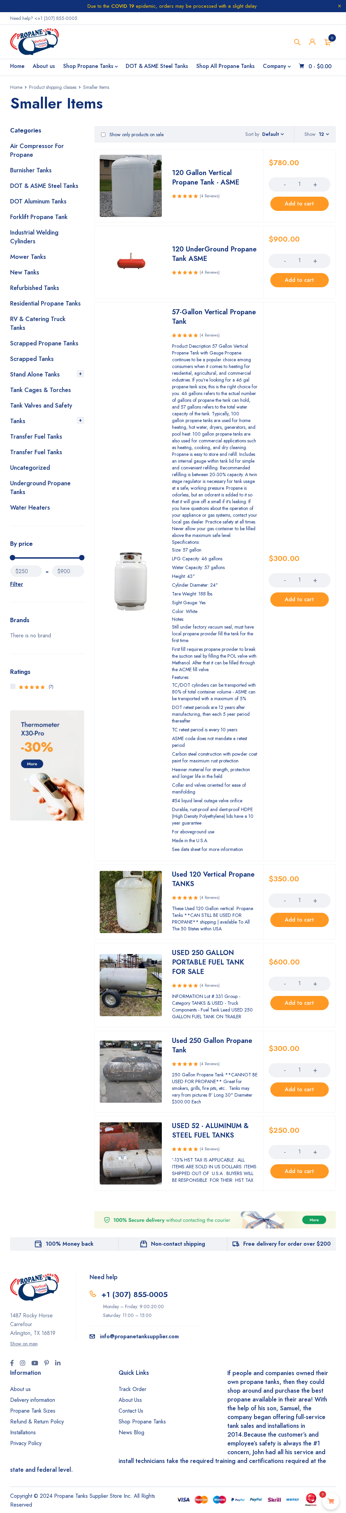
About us (20, 1389)
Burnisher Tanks (31, 170)
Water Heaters (30, 507)
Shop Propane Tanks (142, 1421)
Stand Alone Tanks (35, 374)
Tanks (17, 421)
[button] (299, 204)
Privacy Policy (26, 1443)
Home (16, 87)
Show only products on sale (136, 134)
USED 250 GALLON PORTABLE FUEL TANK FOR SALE (208, 962)
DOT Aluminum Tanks (38, 201)
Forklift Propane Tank (39, 217)
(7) (36, 687)
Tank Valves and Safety (41, 405)
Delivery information (32, 1400)
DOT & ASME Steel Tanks (44, 185)
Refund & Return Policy (37, 1421)
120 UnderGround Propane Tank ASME (214, 254)
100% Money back (70, 1244)
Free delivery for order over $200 (287, 1244)
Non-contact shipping (178, 1244)
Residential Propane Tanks (45, 303)
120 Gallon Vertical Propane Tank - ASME (205, 177)
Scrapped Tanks (32, 359)
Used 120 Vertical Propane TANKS (213, 879)
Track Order (132, 1389)
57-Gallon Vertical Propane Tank (214, 316)
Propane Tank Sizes (32, 1411)
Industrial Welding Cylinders (34, 237)
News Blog (131, 1432)
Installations (23, 1432)
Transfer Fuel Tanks (36, 436)
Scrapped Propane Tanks (44, 343)
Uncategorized (30, 467)
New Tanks (24, 272)
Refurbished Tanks (34, 288)
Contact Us (131, 1411)
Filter (16, 584)
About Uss (130, 1400)
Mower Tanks (28, 256)
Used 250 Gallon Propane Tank (212, 1045)
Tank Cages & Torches (40, 390)
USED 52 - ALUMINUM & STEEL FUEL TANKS (210, 1130)
